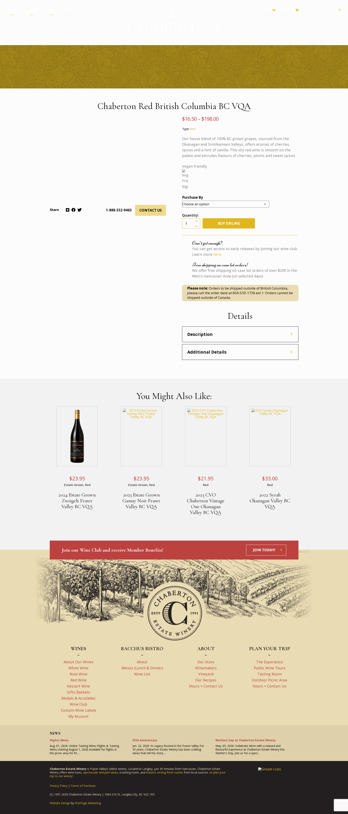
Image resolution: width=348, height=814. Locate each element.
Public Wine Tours (269, 668)
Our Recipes (205, 680)
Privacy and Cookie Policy (19, 37)
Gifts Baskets (78, 692)
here (217, 254)
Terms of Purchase (83, 786)
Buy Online (229, 223)
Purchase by (192, 197)
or (211, 772)
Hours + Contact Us (206, 686)
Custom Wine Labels (13, 33)
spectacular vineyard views (100, 772)
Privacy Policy (58, 786)
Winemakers (206, 668)
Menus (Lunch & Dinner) (142, 668)
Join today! (264, 550)
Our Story (205, 661)
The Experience (269, 661)
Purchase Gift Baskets (14, 24)
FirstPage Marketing (88, 803)
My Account (78, 716)
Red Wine (78, 680)
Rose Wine (78, 674)
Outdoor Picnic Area (269, 680)
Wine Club (7, 30)
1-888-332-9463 (119, 210)
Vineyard (205, 674)
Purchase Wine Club (13, 20)
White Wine (78, 668)
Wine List (142, 674)
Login (265, 10)
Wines (12, 10)
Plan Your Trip (322, 9)
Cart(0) (287, 10)
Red (192, 129)
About (51, 10)
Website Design (60, 803)
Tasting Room (269, 674)
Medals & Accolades (13, 27)
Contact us (150, 210)
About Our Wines (78, 661)
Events (71, 10)
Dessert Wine (78, 686)
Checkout (18, 43)
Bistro (31, 10)
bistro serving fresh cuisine (165, 772)
